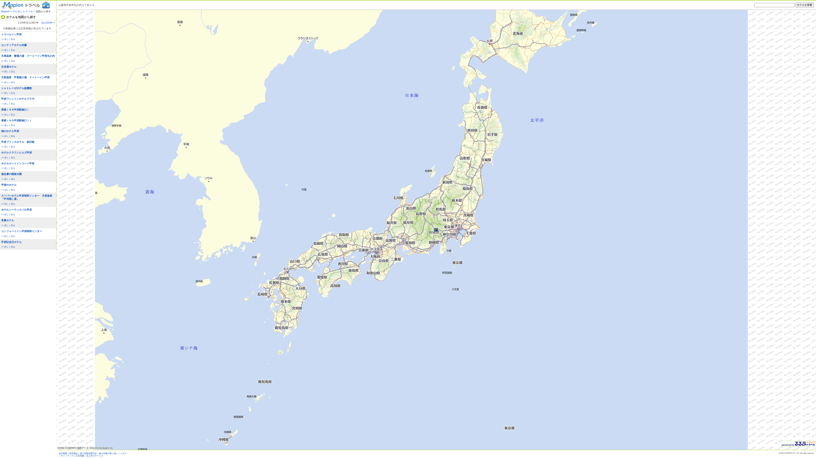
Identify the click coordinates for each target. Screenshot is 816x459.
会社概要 (63, 453)
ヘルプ (123, 453)
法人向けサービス (94, 456)
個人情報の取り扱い (108, 453)
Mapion (5, 11)
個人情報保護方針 (88, 453)
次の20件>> (48, 22)
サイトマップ (67, 456)
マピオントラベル (23, 11)
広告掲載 (80, 456)
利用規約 (73, 453)
